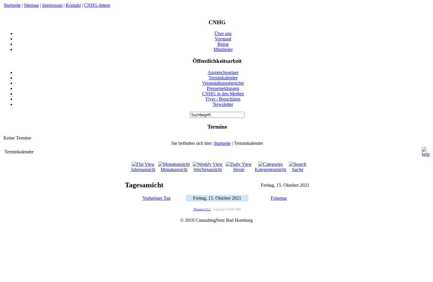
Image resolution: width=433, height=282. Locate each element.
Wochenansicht (208, 169)
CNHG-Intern (97, 5)
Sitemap (31, 5)
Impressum (52, 5)
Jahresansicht (143, 169)
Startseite (12, 5)
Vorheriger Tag (157, 198)
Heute (238, 169)
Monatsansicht (174, 169)
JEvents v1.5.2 (202, 209)
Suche (297, 169)
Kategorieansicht (270, 169)
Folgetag (279, 198)
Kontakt (73, 5)
